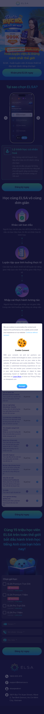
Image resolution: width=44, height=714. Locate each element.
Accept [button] (22, 386)
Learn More (17, 376)
